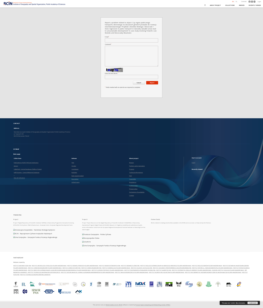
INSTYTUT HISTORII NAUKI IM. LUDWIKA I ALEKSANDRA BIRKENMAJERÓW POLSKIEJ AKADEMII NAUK (87, 272)
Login (259, 1)
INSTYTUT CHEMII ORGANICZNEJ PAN (91, 268)
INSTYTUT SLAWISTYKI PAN (163, 270)
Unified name (75, 182)
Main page (16, 154)
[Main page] (205, 5)
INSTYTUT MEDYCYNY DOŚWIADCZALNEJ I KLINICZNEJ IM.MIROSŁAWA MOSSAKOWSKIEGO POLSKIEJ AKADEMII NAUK (59, 270)
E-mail (107, 37)
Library (16, 166)
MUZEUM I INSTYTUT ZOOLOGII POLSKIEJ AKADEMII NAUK (228, 270)
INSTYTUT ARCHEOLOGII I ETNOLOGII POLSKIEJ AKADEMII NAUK (49, 265)
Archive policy (133, 186)
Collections (230, 5)
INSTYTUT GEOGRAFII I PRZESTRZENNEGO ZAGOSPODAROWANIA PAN (172, 268)
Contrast (243, 1)
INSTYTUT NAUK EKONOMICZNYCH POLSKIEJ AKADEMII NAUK (131, 272)
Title (73, 163)
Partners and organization (137, 166)
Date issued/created (78, 176)
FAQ (130, 176)
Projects (131, 169)
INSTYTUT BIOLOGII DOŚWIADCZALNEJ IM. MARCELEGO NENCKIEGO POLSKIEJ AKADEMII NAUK (165, 265)
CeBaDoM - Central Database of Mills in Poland (28, 169)
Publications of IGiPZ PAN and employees (26, 163)
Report (152, 83)
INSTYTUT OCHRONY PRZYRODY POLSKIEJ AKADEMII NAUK (108, 270)
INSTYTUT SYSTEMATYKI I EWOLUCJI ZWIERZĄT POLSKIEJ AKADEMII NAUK (192, 270)
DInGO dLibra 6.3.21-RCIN (114, 305)
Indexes (242, 5)
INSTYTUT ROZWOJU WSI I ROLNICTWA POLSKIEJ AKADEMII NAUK (166, 272)
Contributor (75, 169)
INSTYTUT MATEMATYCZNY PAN (22, 265)
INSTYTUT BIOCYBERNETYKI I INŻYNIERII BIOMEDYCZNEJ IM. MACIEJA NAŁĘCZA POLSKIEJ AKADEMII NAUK (213, 272)
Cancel (139, 83)
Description (75, 179)
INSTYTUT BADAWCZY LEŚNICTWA (130, 265)
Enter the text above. (111, 73)
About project (215, 5)
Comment (108, 44)
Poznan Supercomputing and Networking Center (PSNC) (152, 305)
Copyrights (132, 179)
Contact (131, 195)
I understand (252, 303)
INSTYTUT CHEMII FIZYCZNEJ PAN (71, 268)
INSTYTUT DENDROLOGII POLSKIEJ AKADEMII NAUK (116, 268)
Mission (131, 163)
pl (236, 1)
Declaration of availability (136, 192)
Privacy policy (133, 189)
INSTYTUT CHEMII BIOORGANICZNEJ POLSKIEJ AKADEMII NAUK (45, 268)
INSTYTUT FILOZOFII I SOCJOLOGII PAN (141, 268)
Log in (193, 162)
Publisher (74, 172)
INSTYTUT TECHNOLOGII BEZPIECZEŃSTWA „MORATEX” (35, 274)
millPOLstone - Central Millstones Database (26, 172)
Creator (74, 166)
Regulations (132, 182)
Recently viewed (255, 5)
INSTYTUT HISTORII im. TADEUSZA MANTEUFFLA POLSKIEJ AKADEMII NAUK (212, 268)
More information (240, 303)
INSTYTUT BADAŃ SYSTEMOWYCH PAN (109, 265)
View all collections (19, 178)
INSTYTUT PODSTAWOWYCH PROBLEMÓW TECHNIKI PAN (140, 270)
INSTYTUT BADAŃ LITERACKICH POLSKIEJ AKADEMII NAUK (83, 265)
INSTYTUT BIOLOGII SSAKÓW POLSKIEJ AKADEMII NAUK (207, 265)
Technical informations (136, 172)
